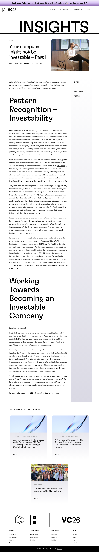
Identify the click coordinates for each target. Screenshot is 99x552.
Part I (13, 82)
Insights (11, 540)
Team (74, 537)
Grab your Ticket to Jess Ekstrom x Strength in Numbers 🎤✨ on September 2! (48, 3)
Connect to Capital (43, 393)
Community (12, 534)
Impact (75, 534)
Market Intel (34, 537)
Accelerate (35, 531)
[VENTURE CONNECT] (12, 9)
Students (54, 537)
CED (74, 531)
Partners (54, 534)
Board (74, 540)
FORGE (11, 40)
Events (11, 543)
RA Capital (61, 166)
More (15, 455)
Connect (55, 531)
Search (95, 9)
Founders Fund (15, 172)
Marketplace (13, 537)
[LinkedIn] (39, 517)
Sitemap (59, 549)
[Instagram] (39, 522)
